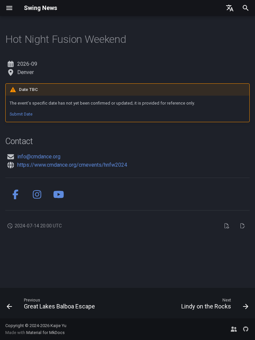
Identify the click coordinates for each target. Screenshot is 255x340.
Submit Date (21, 114)
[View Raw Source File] (226, 225)
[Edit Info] (242, 225)
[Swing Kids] (233, 329)
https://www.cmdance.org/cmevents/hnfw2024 (72, 165)
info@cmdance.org (38, 156)
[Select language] (229, 8)
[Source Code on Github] (245, 329)
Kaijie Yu (58, 325)
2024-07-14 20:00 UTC (38, 225)
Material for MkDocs (45, 332)
